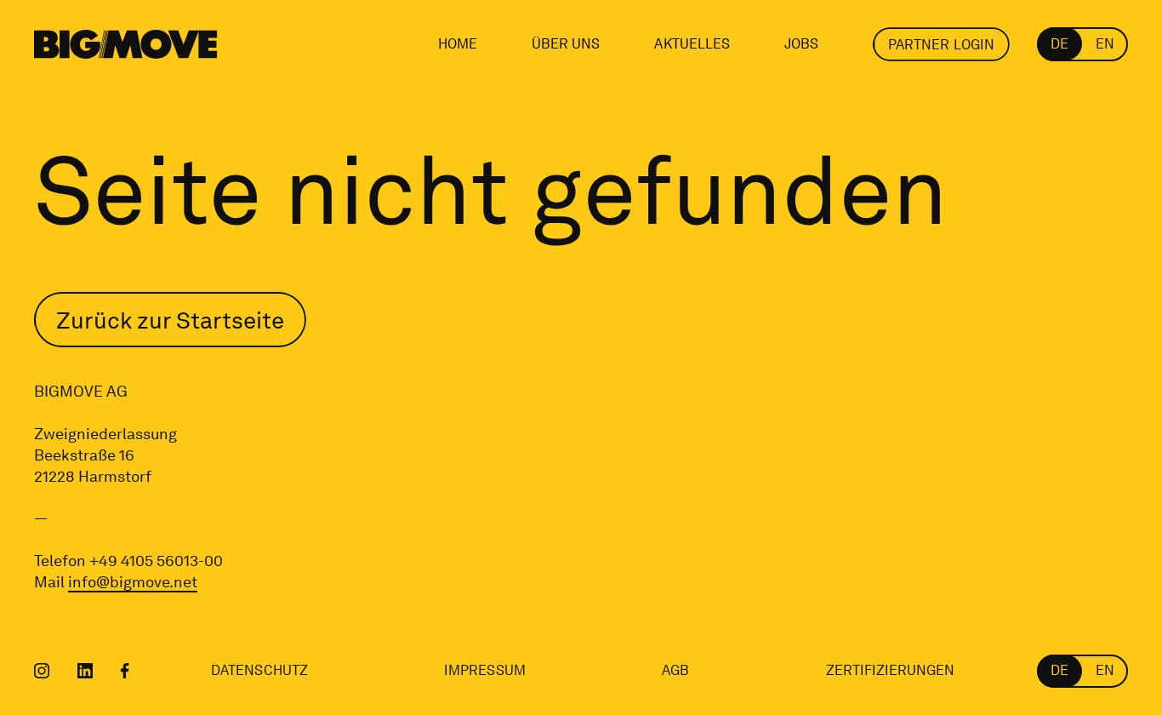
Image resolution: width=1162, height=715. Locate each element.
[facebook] (125, 670)
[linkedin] (85, 670)
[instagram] (42, 670)
